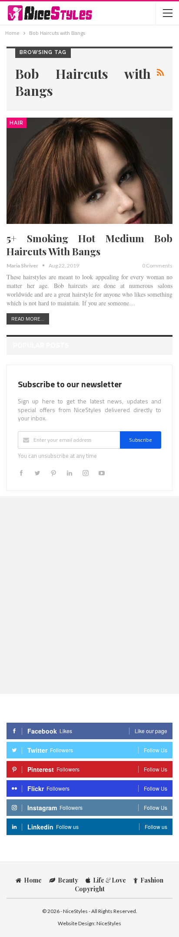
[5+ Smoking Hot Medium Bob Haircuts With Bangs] (89, 171)
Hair (16, 123)
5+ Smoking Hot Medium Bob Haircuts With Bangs (89, 244)
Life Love (109, 880)
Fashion (151, 880)
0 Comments (157, 265)
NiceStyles (108, 923)
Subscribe (140, 440)
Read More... (27, 319)
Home (33, 880)
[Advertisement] (89, 594)
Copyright (90, 889)
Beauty (68, 880)
